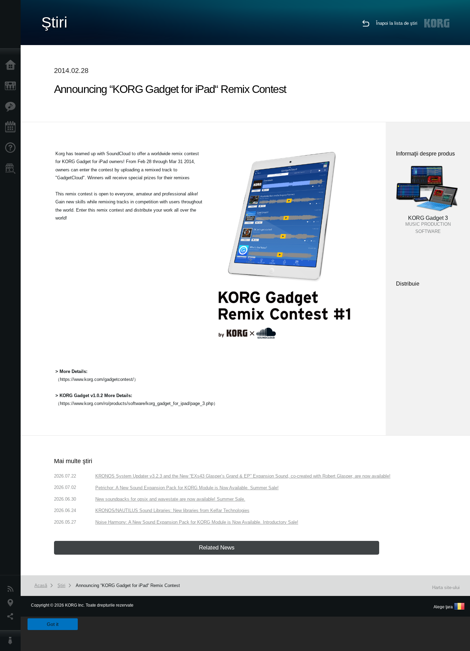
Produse (12, 86)
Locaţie (12, 603)
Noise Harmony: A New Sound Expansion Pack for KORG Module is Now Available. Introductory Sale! (196, 522)
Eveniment (12, 127)
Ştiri (12, 589)
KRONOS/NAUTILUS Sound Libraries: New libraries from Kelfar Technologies (172, 510)
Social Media (12, 616)
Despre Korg (12, 640)
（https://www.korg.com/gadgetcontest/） (96, 379)
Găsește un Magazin (12, 168)
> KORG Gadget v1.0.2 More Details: (93, 395)
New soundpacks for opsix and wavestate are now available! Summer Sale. (170, 499)
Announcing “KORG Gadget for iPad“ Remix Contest (128, 585)
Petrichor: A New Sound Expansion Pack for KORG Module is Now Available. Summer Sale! (187, 487)
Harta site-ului (446, 587)
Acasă (12, 65)
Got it (52, 624)
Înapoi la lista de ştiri (396, 23)
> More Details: (71, 371)
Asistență (12, 148)
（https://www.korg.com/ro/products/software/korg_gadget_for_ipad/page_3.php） (136, 403)
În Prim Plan (12, 106)
